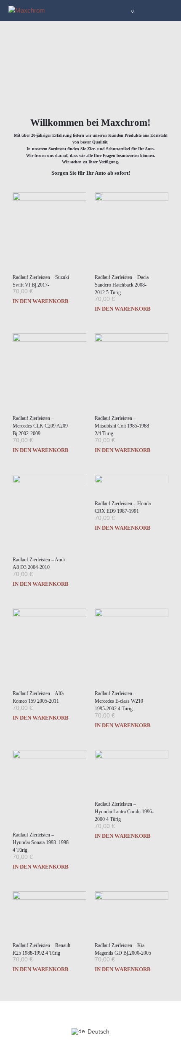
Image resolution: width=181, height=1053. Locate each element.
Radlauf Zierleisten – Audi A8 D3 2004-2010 (39, 563)
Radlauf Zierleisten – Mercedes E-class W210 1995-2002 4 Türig (119, 701)
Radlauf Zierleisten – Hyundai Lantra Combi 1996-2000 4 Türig (124, 811)
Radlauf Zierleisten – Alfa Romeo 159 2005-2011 (38, 697)
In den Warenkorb (41, 301)
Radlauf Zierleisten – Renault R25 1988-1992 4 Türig (41, 949)
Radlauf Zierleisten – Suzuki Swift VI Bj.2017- (41, 281)
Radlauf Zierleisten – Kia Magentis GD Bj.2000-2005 (123, 949)
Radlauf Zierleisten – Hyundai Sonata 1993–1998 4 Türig (41, 842)
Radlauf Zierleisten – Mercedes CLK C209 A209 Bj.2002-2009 (40, 425)
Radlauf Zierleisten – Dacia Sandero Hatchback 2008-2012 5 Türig (122, 284)
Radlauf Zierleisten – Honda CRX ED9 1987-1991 (123, 507)
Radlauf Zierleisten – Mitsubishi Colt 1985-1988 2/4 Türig (122, 425)
